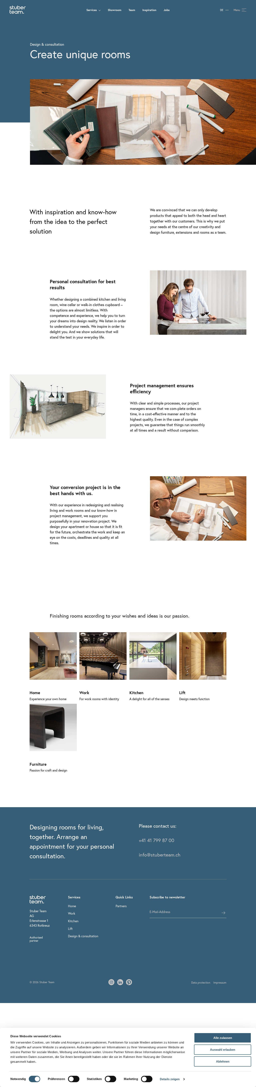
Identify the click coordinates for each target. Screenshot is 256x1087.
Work (71, 913)
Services (92, 10)
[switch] (73, 1079)
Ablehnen (222, 1061)
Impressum (219, 982)
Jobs (167, 10)
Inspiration (149, 10)
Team (132, 10)
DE (221, 10)
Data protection (200, 982)
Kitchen (73, 921)
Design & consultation (83, 936)
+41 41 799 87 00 (156, 840)
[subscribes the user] (223, 913)
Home (72, 906)
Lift (70, 928)
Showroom (114, 10)
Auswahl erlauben (222, 1049)
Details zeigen (170, 1079)
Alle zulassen (222, 1037)
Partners (121, 906)
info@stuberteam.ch (159, 854)
